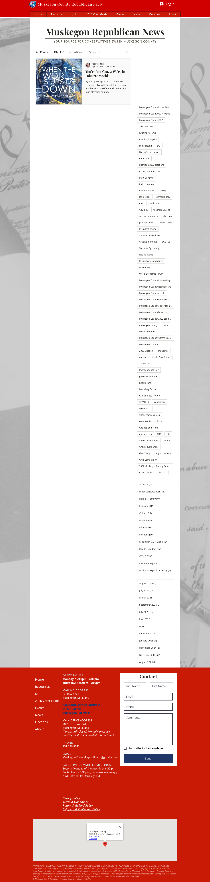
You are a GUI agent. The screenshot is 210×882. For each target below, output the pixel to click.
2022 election (146, 126)
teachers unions (161, 209)
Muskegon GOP (147, 331)
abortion (167, 216)
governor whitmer (148, 376)
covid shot (154, 203)
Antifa (167, 440)
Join (37, 694)
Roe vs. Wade (146, 254)
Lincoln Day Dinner (160, 357)
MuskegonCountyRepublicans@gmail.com (90, 757)
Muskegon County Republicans (155, 286)
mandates (163, 350)
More (92, 52)
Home (39, 679)
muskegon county (148, 325)
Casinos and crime (148, 427)
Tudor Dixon (165, 222)
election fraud (146, 190)
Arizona (162, 472)
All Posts (42, 52)
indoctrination (146, 184)
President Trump (148, 228)
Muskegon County (148, 344)
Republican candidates (151, 260)
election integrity (148, 139)
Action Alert (145, 363)
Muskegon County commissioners (156, 299)
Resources (42, 686)
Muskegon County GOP (151, 119)
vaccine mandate (148, 241)
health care (145, 382)
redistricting (145, 145)
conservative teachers (150, 421)
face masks (145, 408)
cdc (168, 434)
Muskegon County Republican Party (156, 107)
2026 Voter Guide (46, 701)
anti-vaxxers (145, 434)
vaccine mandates (148, 216)
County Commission (149, 171)
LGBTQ (162, 190)
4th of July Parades (148, 440)
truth (165, 325)
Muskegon (47, 4)
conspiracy (159, 401)
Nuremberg (145, 267)
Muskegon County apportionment (156, 305)
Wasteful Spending (149, 248)
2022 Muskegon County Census (155, 466)
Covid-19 (143, 209)
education (144, 158)
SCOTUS (166, 241)
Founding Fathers (148, 389)
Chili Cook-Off (146, 472)
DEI (158, 145)
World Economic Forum (151, 273)
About (39, 729)
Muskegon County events (152, 293)
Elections (41, 722)
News (39, 715)
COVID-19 (144, 401)
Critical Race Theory (149, 395)
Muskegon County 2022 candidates (156, 318)
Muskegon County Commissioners (156, 337)
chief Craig (144, 453)
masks (142, 357)
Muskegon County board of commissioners (156, 312)
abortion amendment (150, 235)
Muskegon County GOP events (154, 113)
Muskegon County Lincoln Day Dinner (156, 280)
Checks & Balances (148, 446)
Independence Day (149, 369)
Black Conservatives (68, 52)
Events (39, 708)
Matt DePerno (146, 177)
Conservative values (149, 414)
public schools (146, 222)
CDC (159, 434)
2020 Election (146, 350)
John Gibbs (145, 196)
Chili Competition (148, 459)
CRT (141, 203)
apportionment (163, 453)
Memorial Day (163, 196)
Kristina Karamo (147, 132)
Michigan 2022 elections (151, 164)
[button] (127, 52)
